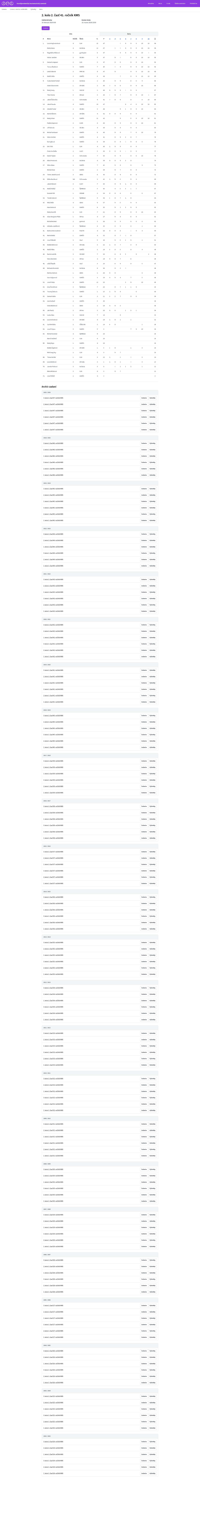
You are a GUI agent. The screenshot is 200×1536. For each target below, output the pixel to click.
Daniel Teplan (51, 156)
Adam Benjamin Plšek (53, 217)
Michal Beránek (52, 221)
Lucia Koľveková (52, 320)
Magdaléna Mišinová (53, 53)
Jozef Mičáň (51, 376)
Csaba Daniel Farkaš (53, 81)
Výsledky (33, 9)
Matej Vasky (51, 90)
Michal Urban (51, 170)
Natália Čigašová (52, 348)
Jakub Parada (51, 104)
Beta (129, 34)
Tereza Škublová (52, 67)
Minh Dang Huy (51, 353)
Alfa (70, 34)
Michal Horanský (52, 334)
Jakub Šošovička (52, 100)
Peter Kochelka (52, 151)
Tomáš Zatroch (52, 198)
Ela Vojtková (51, 142)
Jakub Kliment (51, 184)
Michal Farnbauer (52, 132)
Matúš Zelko (51, 76)
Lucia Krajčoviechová (53, 43)
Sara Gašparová (52, 278)
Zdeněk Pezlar (51, 109)
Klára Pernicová (52, 161)
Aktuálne (151, 3)
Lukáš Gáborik (51, 72)
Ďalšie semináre (180, 3)
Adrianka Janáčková (53, 226)
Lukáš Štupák (51, 264)
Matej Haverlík (51, 212)
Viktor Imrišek (51, 137)
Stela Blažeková (52, 306)
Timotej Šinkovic (52, 292)
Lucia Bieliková (51, 362)
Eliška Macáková (52, 179)
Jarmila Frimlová (52, 367)
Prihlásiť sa (193, 3)
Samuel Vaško (51, 296)
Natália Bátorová (52, 245)
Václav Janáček (52, 58)
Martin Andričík (51, 254)
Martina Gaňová (52, 273)
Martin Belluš (51, 235)
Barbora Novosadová (53, 231)
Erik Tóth (50, 147)
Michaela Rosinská (53, 268)
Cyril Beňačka (51, 324)
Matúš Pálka (50, 250)
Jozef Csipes (51, 329)
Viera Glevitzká (51, 259)
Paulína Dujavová (52, 123)
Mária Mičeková (52, 371)
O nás (168, 3)
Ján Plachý (50, 310)
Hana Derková (51, 207)
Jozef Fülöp (51, 282)
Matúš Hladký (51, 189)
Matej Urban (51, 118)
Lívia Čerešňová (52, 287)
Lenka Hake (50, 315)
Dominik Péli (51, 193)
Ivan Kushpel (51, 301)
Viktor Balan (50, 165)
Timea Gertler (51, 357)
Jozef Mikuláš (51, 240)
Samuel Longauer (52, 62)
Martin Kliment (51, 114)
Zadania (4, 9)
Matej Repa (50, 343)
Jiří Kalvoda (50, 128)
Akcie (160, 3)
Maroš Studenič (52, 339)
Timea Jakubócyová (53, 175)
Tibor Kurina (51, 95)
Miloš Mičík (50, 203)
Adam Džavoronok (52, 86)
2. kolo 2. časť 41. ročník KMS (18, 9)
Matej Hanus (51, 48)
